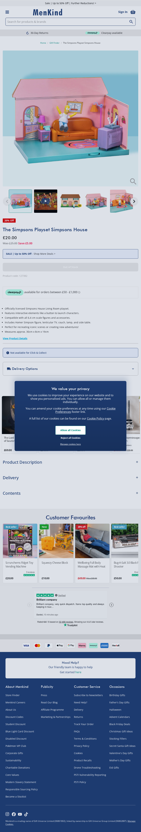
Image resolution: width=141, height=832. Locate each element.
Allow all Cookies (70, 430)
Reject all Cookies (70, 437)
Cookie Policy (95, 418)
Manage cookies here (70, 444)
